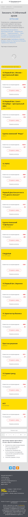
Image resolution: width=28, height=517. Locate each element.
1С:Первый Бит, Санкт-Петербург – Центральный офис (13, 103)
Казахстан (9, 41)
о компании (21, 505)
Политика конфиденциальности (9, 480)
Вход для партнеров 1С (7, 475)
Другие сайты (4, 484)
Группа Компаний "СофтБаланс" (10, 223)
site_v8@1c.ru (14, 491)
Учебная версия (5, 477)
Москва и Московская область (9, 30)
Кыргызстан (16, 41)
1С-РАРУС (6, 164)
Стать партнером (5, 479)
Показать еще (14, 430)
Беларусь (3, 41)
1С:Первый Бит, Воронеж (13, 284)
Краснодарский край (7, 31)
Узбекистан (12, 42)
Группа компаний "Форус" (13, 134)
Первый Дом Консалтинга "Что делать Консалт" (13, 193)
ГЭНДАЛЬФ (7, 254)
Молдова (23, 41)
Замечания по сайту (6, 482)
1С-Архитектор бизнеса (12, 314)
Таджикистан (5, 42)
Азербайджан (15, 39)
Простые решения (10, 343)
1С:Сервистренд (9, 373)
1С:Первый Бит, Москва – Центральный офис (12, 74)
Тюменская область (13, 33)
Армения (21, 39)
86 (20, 434)
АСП (4, 403)
